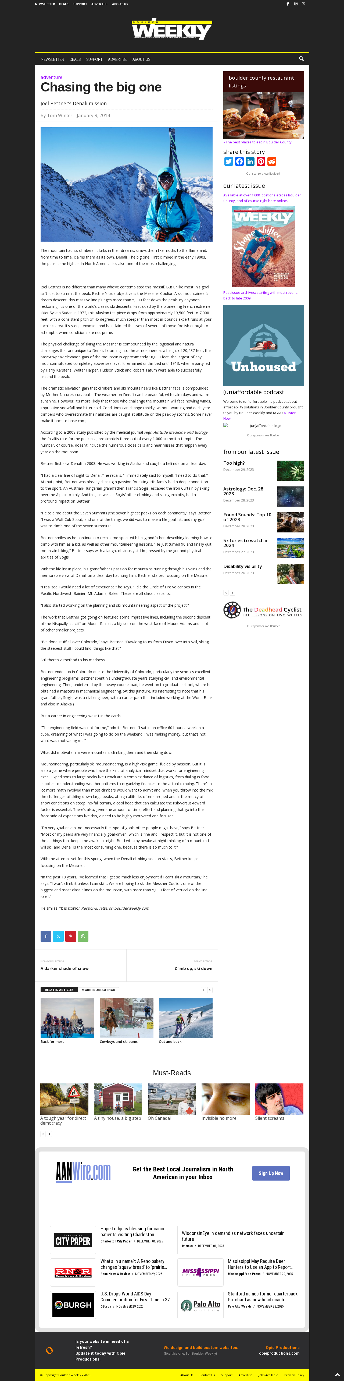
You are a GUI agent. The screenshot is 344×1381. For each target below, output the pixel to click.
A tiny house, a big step (117, 1118)
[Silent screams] (279, 1099)
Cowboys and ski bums (119, 1041)
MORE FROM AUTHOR (98, 990)
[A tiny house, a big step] (118, 1099)
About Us (120, 4)
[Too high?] (290, 471)
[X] (304, 4)
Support (80, 4)
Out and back (170, 1041)
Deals (64, 4)
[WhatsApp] (83, 936)
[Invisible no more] (226, 1099)
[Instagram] (296, 4)
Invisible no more (219, 1118)
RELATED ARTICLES (59, 990)
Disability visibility (242, 566)
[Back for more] (67, 1018)
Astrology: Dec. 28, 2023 (244, 491)
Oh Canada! (159, 1118)
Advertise (99, 4)
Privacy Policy (294, 1375)
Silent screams (269, 1118)
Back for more (52, 1041)
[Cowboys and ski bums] (126, 1018)
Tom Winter (59, 115)
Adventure (51, 77)
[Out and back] (186, 1018)
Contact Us (207, 1375)
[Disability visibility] (290, 574)
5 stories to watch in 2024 (245, 542)
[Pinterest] (70, 936)
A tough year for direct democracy (63, 1120)
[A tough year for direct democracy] (64, 1099)
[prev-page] (203, 990)
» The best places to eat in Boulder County (257, 142)
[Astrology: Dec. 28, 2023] (290, 496)
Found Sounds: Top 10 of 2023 (247, 516)
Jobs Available (268, 1375)
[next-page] (210, 990)
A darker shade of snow (65, 968)
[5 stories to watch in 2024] (290, 548)
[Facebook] (288, 4)
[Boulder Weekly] (172, 29)
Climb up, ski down (193, 968)
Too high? (234, 463)
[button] (301, 59)
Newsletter (45, 4)
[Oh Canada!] (172, 1099)
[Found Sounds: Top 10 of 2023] (290, 522)
